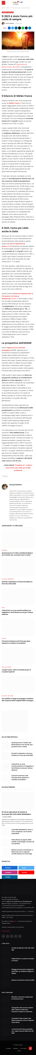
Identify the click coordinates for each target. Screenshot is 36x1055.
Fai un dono (23, 1048)
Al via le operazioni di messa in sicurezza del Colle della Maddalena (16, 813)
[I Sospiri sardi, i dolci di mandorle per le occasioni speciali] (18, 656)
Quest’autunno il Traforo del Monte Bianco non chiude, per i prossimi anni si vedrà (17, 554)
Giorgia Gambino (10, 23)
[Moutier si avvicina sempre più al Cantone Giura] (6, 1000)
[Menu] (3, 3)
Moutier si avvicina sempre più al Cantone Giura (22, 998)
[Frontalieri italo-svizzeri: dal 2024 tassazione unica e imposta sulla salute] (6, 1021)
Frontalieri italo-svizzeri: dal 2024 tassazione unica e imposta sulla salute (22, 1020)
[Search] (33, 3)
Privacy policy (6, 931)
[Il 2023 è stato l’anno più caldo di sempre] (18, 49)
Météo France (14, 103)
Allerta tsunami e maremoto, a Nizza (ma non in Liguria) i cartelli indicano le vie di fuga (22, 852)
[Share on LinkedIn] (16, 28)
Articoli (7, 8)
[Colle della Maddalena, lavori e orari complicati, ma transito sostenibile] (6, 832)
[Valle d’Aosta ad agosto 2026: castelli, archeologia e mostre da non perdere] (6, 843)
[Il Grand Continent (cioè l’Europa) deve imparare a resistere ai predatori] (18, 627)
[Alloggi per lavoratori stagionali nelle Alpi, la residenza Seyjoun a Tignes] (6, 972)
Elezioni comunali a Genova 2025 (22, 980)
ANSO (15, 921)
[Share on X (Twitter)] (12, 28)
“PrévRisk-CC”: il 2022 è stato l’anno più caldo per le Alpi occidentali (19, 467)
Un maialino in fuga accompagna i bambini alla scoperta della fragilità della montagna (17, 700)
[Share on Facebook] (9, 28)
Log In (19, 1050)
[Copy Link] (26, 28)
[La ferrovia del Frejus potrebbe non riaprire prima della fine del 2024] (6, 1032)
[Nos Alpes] (18, 3)
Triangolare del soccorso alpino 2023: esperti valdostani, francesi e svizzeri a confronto (22, 1010)
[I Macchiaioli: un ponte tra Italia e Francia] (6, 961)
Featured (5, 476)
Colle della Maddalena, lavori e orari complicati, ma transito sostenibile (22, 831)
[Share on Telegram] (29, 28)
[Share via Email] (19, 28)
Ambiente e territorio (7, 12)
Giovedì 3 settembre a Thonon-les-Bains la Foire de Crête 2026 (22, 754)
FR (30, 1048)
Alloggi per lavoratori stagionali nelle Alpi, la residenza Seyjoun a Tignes (22, 971)
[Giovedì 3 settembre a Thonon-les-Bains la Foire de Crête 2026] (18, 568)
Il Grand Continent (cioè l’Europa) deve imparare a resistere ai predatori (16, 642)
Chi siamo (8, 1048)
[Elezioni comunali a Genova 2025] (6, 983)
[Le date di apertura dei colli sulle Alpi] (6, 951)
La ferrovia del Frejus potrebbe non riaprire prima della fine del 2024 (22, 1031)
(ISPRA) (17, 296)
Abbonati (15, 1048)
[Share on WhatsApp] (22, 28)
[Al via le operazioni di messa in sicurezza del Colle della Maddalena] (18, 801)
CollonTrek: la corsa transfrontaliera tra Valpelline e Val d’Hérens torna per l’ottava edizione (17, 612)
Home (3, 8)
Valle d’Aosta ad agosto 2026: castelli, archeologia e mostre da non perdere (22, 842)
